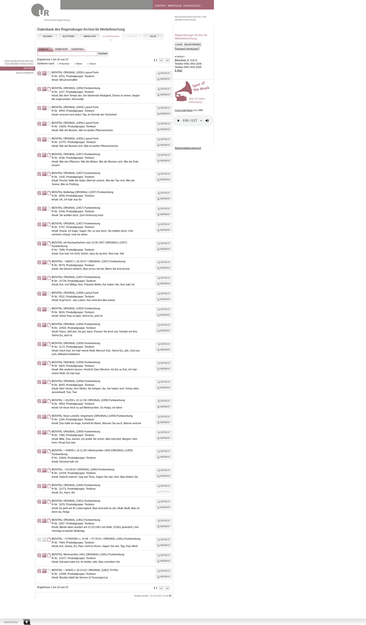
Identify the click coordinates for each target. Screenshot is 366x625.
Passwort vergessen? (187, 48)
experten (77, 49)
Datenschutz (192, 5)
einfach (43, 49)
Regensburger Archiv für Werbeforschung (18, 62)
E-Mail (178, 70)
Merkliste (90, 36)
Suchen (28, 68)
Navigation (11, 622)
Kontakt (160, 5)
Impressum (175, 5)
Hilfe (153, 36)
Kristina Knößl (141, 595)
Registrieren (24, 73)
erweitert (61, 49)
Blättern (68, 36)
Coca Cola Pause (184, 110)
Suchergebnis (110, 36)
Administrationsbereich (188, 148)
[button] (161, 60)
